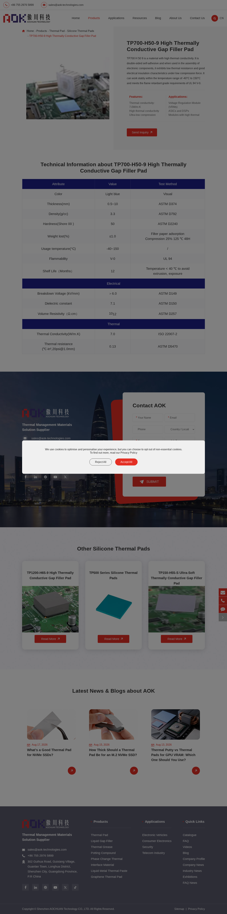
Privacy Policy (128, 452)
